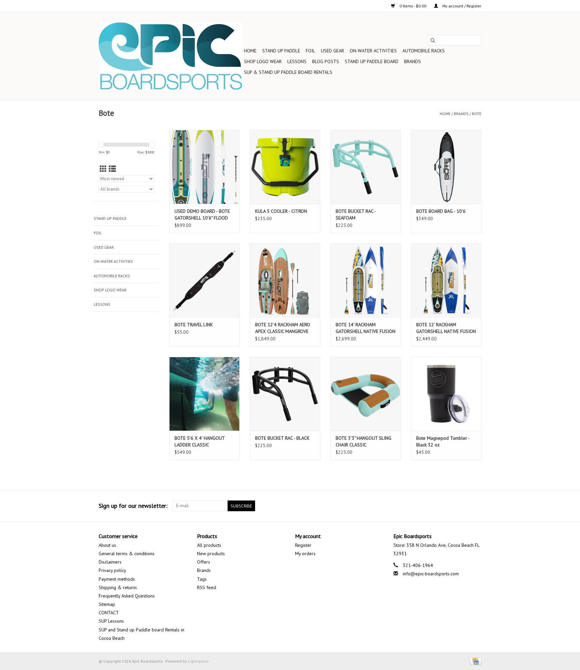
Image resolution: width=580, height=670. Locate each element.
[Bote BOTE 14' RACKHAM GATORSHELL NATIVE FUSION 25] (365, 280)
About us (107, 545)
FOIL (310, 51)
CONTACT (109, 613)
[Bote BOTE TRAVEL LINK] (204, 280)
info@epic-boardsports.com (431, 574)
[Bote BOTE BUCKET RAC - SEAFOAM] (365, 167)
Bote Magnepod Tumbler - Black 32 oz (443, 441)
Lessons (296, 61)
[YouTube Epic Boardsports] (451, 505)
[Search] (433, 40)
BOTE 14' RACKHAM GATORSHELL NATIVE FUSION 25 (365, 328)
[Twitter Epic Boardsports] (415, 505)
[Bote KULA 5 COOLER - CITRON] (285, 167)
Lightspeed (198, 661)
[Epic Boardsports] (170, 56)
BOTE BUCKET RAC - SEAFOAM (356, 214)
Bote (476, 113)
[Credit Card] (474, 660)
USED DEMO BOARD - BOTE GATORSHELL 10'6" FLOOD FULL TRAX (202, 214)
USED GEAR (332, 51)
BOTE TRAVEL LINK (194, 325)
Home (250, 51)
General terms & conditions (126, 554)
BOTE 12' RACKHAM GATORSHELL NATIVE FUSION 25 (446, 328)
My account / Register (461, 5)
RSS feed (206, 587)
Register (303, 545)
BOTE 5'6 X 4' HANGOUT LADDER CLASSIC (200, 441)
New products (211, 554)
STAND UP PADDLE (281, 51)
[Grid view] (103, 169)
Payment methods (117, 579)
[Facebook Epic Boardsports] (403, 505)
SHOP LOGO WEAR (263, 61)
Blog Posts (325, 61)
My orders (305, 554)
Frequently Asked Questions (127, 596)
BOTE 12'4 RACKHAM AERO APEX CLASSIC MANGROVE (282, 328)
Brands (412, 61)
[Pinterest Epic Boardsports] (439, 505)
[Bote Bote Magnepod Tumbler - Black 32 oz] (446, 394)
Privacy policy (112, 570)
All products (209, 545)
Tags (202, 579)
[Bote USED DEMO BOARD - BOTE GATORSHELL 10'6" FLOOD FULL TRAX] (204, 167)
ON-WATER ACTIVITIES (373, 51)
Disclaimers (110, 562)
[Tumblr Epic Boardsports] (463, 505)
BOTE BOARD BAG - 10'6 (441, 211)
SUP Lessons (111, 621)
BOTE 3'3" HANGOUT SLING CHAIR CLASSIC (363, 441)
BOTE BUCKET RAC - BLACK (282, 438)
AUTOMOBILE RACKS (423, 51)
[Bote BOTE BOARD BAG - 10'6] (446, 167)
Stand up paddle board (371, 61)
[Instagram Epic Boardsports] (476, 505)
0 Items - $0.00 (412, 5)
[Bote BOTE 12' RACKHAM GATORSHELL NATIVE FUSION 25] (446, 280)
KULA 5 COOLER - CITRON (281, 211)
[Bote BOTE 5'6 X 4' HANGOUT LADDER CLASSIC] (204, 394)
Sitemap (107, 604)
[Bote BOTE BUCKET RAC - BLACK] (285, 394)
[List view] (112, 169)
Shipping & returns (118, 587)
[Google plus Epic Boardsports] (427, 505)
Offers (203, 562)
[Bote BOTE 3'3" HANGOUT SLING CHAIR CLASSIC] (365, 394)
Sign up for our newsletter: (133, 505)
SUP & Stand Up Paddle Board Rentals (288, 72)
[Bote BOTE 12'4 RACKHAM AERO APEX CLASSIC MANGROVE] (285, 280)
